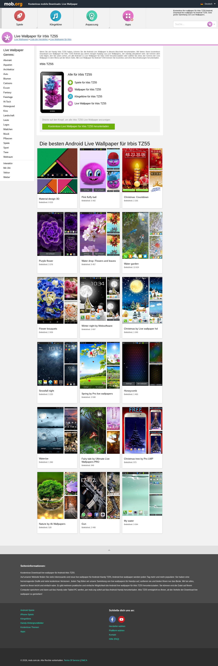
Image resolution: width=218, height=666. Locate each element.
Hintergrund (9, 106)
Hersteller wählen (117, 626)
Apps (22, 631)
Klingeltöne (25, 619)
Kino (5, 111)
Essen (6, 88)
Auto (5, 74)
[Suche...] (210, 24)
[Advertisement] (18, 237)
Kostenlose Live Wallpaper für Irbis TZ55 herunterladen (78, 126)
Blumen (7, 78)
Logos (6, 124)
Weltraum (8, 157)
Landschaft (8, 115)
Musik (6, 134)
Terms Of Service (72, 660)
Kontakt (112, 635)
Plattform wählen (116, 630)
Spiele (6, 143)
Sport (6, 147)
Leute (6, 120)
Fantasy (7, 92)
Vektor (6, 172)
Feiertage (8, 97)
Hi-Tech (7, 101)
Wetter (6, 177)
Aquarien (7, 65)
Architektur (8, 69)
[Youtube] (122, 622)
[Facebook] (113, 622)
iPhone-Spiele (27, 614)
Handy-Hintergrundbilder (32, 623)
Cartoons (7, 83)
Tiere (5, 152)
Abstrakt (7, 60)
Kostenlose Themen (29, 627)
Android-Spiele (27, 610)
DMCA (84, 660)
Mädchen (7, 129)
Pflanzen (7, 138)
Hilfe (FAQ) (114, 639)
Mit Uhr (7, 168)
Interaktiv (8, 163)
